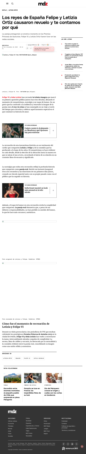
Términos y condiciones (68, 430)
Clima (45, 421)
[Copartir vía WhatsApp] (27, 48)
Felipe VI (27, 358)
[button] (7, 3)
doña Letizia (16, 97)
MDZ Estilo (5, 45)
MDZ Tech (47, 431)
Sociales (10, 436)
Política (28, 418)
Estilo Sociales (39, 358)
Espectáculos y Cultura (32, 426)
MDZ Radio (47, 426)
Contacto (64, 423)
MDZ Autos (29, 433)
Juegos (46, 428)
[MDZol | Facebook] (63, 444)
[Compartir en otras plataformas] (31, 48)
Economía (11, 423)
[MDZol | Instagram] (68, 444)
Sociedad (28, 421)
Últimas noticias (12, 421)
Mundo (10, 428)
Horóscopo (47, 423)
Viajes (27, 431)
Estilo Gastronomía (31, 428)
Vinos (9, 433)
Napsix (46, 433)
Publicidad (64, 421)
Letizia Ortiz (7, 358)
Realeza (18, 358)
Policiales (10, 426)
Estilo (4, 10)
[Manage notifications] (82, 446)
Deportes (28, 423)
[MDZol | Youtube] (72, 444)
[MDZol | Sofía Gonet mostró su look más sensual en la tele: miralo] (53, 190)
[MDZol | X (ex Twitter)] (76, 444)
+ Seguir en (44, 44)
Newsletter (29, 436)
